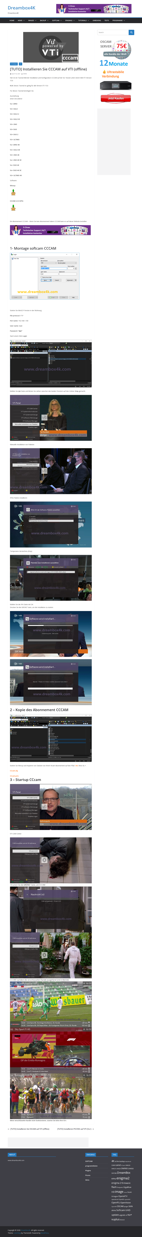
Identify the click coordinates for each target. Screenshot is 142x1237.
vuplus (115, 1219)
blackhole (128, 1161)
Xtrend (122, 1220)
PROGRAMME (117, 20)
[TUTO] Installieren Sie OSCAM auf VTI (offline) (29, 1129)
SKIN (131, 1206)
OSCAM (120, 1206)
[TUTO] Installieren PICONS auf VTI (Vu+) (74, 1129)
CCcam (123, 1165)
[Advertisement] (114, 142)
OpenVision (125, 1202)
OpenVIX (113, 1206)
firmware (126, 1183)
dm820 (118, 1169)
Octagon (114, 1196)
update (115, 1214)
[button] (23, 20)
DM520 (128, 1165)
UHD (127, 1210)
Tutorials (82, 20)
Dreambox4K (21, 8)
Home (12, 20)
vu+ (129, 1214)
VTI (20, 64)
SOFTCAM (55, 20)
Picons (87, 1175)
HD (113, 1191)
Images (31, 20)
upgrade (122, 1215)
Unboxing (97, 20)
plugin (126, 1206)
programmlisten (91, 1166)
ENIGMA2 (68, 20)
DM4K (25, 74)
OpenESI (121, 1199)
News (20, 20)
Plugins (88, 1170)
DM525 (113, 1168)
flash (114, 1187)
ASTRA (117, 1161)
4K (112, 1161)
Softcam (120, 1210)
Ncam (129, 1192)
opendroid (114, 1199)
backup (122, 1161)
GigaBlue (127, 1187)
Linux (125, 1192)
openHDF (127, 1199)
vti (126, 1215)
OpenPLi (115, 1202)
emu (113, 1178)
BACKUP (43, 20)
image (119, 1192)
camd (118, 1165)
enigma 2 (116, 1182)
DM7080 (114, 1173)
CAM (113, 1165)
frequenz (120, 1187)
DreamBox (123, 1172)
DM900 (124, 1168)
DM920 (130, 1168)
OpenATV (122, 1196)
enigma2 (123, 1178)
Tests (107, 20)
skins (113, 1210)
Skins (87, 1180)
